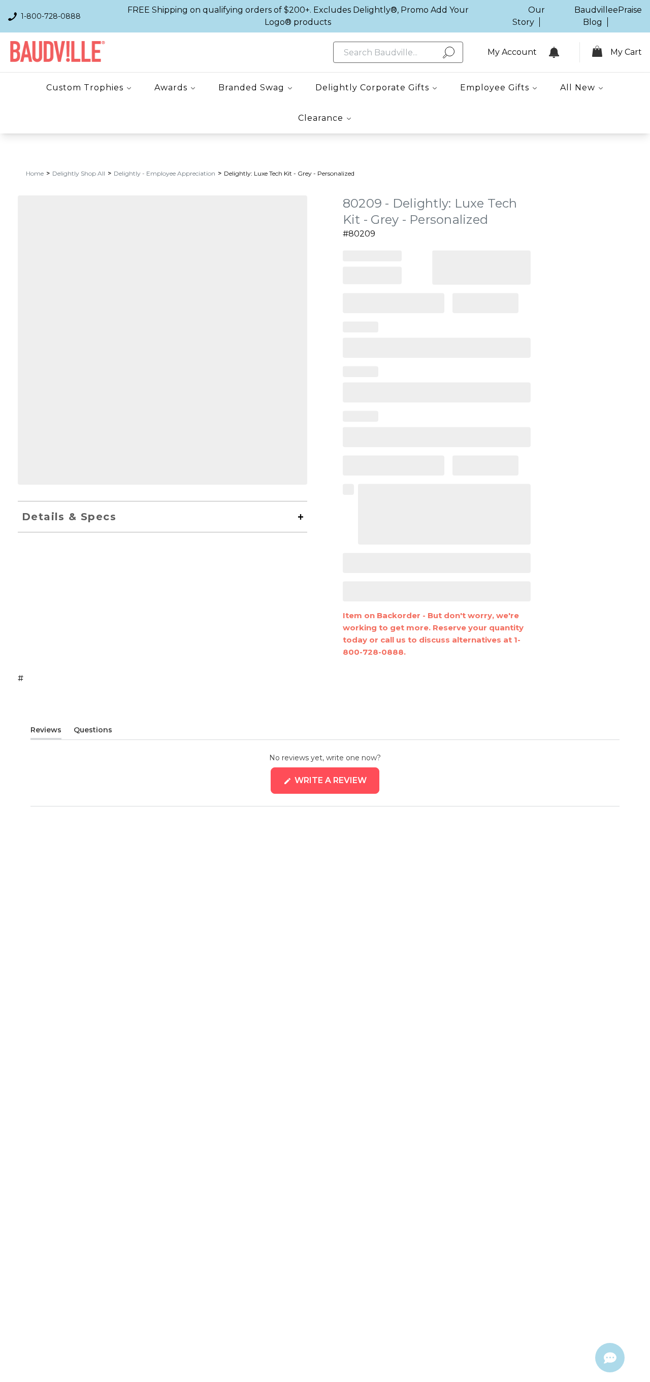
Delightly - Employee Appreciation (164, 173)
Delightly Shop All (78, 173)
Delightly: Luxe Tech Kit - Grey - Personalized (289, 173)
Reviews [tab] (45, 732)
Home (35, 173)
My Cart (626, 52)
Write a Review (335, 784)
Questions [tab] (93, 732)
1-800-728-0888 (51, 16)
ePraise (627, 10)
